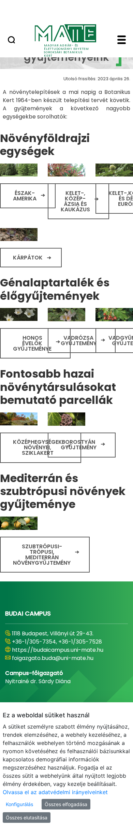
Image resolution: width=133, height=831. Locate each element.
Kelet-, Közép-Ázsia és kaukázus (75, 201)
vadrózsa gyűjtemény (79, 340)
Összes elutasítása (26, 817)
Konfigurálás (19, 804)
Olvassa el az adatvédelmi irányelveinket (55, 792)
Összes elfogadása (66, 804)
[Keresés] (11, 40)
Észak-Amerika (24, 195)
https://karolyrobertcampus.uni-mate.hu (67, 650)
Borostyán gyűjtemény (79, 444)
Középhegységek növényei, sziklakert (37, 447)
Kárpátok (28, 258)
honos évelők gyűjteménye (32, 343)
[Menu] (121, 40)
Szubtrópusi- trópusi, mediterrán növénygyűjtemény (42, 555)
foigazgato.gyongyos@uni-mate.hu (59, 658)
